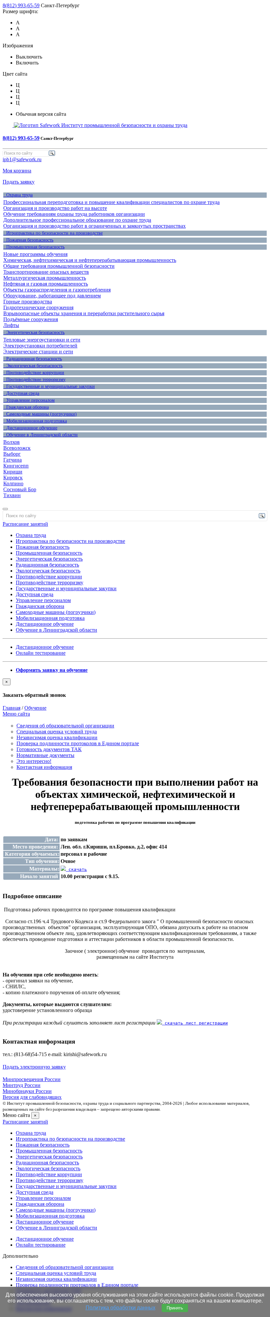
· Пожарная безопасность (28, 240)
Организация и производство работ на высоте (55, 208)
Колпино (13, 483)
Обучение (35, 708)
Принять (175, 1307)
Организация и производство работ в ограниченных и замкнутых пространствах (94, 226)
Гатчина (12, 460)
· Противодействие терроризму (34, 379)
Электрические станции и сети (38, 351)
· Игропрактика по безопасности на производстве (53, 233)
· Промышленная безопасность (34, 246)
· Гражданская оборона (26, 407)
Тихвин (12, 495)
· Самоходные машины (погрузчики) (40, 414)
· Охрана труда (18, 194)
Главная (11, 708)
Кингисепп (16, 466)
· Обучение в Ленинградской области (40, 434)
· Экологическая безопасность (33, 365)
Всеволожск (17, 448)
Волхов (11, 442)
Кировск (13, 477)
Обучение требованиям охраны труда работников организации (74, 214)
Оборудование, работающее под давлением (52, 295)
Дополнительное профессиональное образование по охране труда (77, 220)
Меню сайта (16, 714)
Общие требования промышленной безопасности (59, 266)
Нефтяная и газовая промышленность (45, 284)
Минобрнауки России (27, 1091)
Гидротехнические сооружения (38, 307)
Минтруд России (21, 1085)
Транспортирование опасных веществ (46, 272)
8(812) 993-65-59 (21, 5)
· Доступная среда (21, 393)
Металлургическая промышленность (44, 278)
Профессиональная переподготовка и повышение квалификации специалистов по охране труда (111, 202)
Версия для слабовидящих (32, 1097)
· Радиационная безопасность (32, 358)
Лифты (11, 325)
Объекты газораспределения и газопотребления (57, 289)
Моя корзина (17, 170)
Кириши (12, 471)
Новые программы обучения (35, 254)
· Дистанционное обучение (30, 427)
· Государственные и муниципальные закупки (49, 386)
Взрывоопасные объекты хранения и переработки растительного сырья (83, 313)
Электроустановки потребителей (40, 345)
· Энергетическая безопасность (34, 332)
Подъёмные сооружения (30, 319)
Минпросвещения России (32, 1079)
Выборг (12, 454)
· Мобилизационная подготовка (35, 420)
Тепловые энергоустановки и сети (41, 339)
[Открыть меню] (5, 509)
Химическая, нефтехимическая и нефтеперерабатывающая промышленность (89, 260)
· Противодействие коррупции (33, 372)
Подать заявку (19, 182)
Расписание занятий (25, 524)
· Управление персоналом (29, 400)
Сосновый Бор (19, 489)
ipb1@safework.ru (22, 159)
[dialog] (135, 688)
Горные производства (27, 301)
